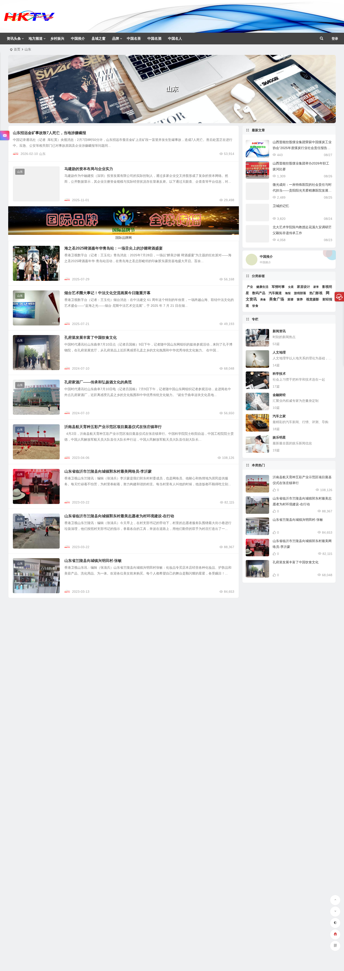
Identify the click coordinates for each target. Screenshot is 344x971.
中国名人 (175, 38)
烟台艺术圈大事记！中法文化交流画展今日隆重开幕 (107, 293)
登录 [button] (335, 38)
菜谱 (290, 299)
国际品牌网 (123, 237)
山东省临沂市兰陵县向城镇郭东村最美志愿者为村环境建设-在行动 (119, 516)
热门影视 (315, 293)
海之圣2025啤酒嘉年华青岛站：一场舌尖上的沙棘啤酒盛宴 (113, 248)
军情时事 (278, 287)
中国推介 (78, 38)
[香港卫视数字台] (29, 20)
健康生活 (262, 287)
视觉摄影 (312, 299)
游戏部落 (300, 293)
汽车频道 (275, 293)
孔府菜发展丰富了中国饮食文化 (90, 337)
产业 (250, 287)
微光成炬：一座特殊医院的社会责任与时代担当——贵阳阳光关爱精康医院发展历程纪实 (302, 190)
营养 (300, 299)
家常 (316, 287)
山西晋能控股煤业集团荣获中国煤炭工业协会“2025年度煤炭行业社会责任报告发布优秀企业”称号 (302, 148)
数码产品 (258, 293)
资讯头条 (14, 38)
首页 (17, 49)
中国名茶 (134, 38)
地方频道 (36, 38)
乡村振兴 (57, 38)
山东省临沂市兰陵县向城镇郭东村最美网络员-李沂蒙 (108, 471)
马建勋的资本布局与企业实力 (88, 169)
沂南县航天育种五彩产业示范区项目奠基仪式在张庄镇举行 (113, 427)
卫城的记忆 (281, 206)
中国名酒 (154, 38)
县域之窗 (98, 38)
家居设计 (303, 287)
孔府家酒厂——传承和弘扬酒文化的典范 (98, 382)
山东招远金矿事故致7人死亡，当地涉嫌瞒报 (49, 133)
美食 (263, 299)
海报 (288, 293)
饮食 (255, 305)
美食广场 (276, 299)
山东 (42, 154)
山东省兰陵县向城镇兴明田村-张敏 (93, 561)
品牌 (115, 38)
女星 (291, 287)
